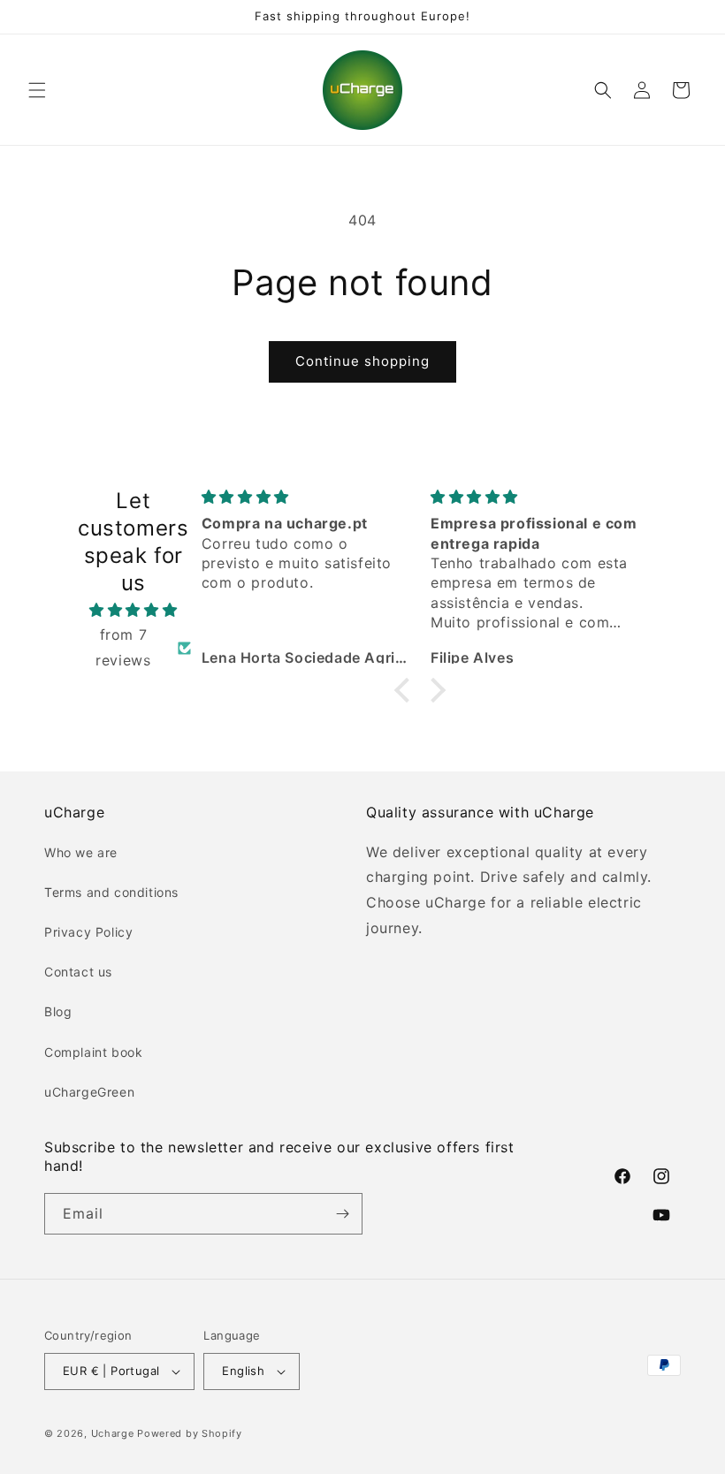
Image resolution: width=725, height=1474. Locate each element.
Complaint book (93, 1052)
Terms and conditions (111, 892)
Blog (58, 1011)
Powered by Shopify (189, 1433)
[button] (37, 90)
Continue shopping (362, 361)
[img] (133, 610)
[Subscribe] (342, 1214)
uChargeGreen (89, 1091)
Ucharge (112, 1433)
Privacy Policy (88, 931)
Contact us (78, 971)
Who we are (81, 852)
